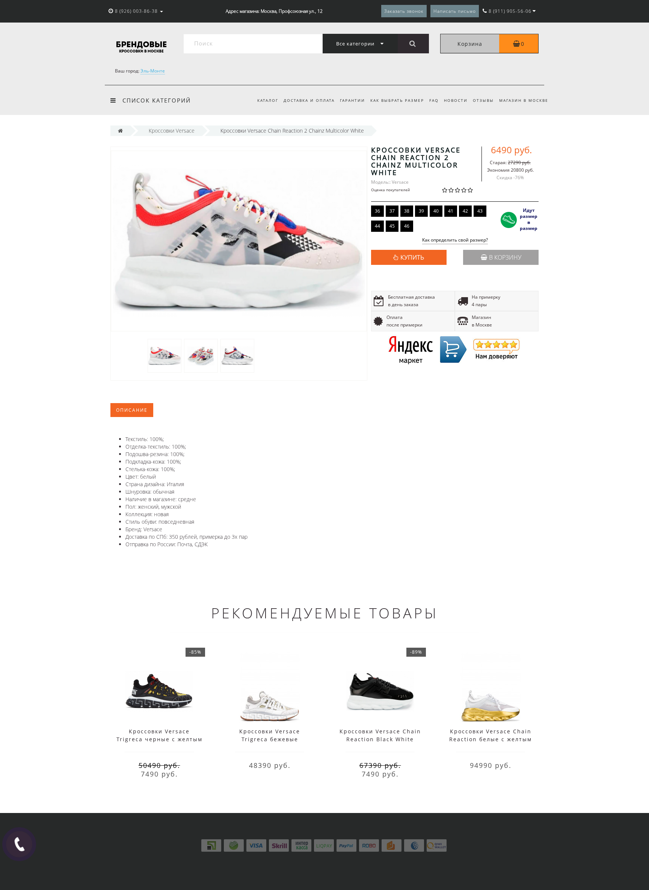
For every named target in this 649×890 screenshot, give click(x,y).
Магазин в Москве (523, 100)
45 (392, 226)
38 (406, 211)
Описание (132, 410)
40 (436, 211)
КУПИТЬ (412, 257)
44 (377, 226)
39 (421, 211)
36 (377, 211)
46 (406, 226)
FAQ (434, 100)
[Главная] (120, 130)
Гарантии (352, 100)
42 (465, 211)
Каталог (267, 100)
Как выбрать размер (397, 100)
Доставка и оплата (309, 100)
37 (392, 211)
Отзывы (483, 100)
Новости (456, 100)
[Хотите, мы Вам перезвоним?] (19, 844)
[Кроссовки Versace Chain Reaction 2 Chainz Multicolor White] (164, 355)
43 (480, 211)
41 (450, 211)
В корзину (505, 257)
